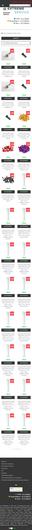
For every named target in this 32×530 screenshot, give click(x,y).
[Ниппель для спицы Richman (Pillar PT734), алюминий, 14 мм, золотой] (24, 117)
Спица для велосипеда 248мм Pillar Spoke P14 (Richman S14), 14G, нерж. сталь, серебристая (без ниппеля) (24, 440)
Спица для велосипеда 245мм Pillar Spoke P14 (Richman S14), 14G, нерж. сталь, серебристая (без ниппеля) (8, 440)
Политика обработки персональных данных (15, 480)
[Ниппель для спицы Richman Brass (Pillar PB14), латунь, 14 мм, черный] (24, 86)
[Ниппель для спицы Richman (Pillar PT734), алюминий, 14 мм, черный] (8, 180)
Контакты (4, 468)
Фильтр (16, 38)
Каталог (3, 461)
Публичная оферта (7, 475)
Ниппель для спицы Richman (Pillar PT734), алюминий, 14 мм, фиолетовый (24, 167)
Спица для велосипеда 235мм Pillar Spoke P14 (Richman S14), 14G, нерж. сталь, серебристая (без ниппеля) (24, 371)
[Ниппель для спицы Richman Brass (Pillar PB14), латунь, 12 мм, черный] (24, 55)
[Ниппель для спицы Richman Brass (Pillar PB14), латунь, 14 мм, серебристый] (8, 86)
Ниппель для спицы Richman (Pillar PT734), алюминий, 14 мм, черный (8, 198)
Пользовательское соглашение (11, 478)
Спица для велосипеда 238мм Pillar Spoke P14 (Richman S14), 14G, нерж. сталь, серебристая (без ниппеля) (8, 406)
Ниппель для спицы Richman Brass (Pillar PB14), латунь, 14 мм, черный (24, 105)
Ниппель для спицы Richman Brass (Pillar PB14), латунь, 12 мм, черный (24, 73)
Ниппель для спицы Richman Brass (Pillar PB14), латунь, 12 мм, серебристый (8, 73)
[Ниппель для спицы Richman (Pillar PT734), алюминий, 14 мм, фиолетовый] (24, 148)
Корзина (4, 473)
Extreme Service (24, 525)
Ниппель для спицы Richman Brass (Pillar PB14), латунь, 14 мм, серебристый (8, 105)
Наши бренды (8, 33)
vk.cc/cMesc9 (24, 23)
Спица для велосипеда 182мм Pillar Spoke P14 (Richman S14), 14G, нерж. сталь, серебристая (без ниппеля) (8, 234)
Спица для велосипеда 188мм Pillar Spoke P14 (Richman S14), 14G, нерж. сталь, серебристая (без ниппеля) (24, 269)
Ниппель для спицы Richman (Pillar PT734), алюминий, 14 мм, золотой (24, 136)
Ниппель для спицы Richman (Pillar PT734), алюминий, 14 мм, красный (8, 167)
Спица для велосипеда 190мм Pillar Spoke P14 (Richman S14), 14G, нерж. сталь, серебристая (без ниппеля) (8, 304)
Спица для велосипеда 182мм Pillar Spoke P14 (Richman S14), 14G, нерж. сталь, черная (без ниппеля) (24, 234)
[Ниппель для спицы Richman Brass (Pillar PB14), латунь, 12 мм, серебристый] (8, 55)
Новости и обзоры (7, 464)
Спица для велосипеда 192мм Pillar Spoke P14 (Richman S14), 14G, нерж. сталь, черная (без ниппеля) (8, 337)
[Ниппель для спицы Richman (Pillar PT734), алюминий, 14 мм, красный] (8, 148)
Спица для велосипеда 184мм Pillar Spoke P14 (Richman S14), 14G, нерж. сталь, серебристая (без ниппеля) (8, 269)
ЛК (2, 471)
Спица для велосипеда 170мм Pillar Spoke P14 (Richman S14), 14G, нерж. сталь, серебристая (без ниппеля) (24, 200)
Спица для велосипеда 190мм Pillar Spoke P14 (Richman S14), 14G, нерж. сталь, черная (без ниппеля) (24, 303)
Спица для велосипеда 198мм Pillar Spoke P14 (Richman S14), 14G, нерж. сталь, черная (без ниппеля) (24, 337)
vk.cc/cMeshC (24, 21)
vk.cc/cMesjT (25, 19)
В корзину (8, 67)
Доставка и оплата (7, 466)
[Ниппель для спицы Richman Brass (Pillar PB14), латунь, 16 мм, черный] (8, 117)
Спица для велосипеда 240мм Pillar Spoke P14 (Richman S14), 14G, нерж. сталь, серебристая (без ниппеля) (24, 406)
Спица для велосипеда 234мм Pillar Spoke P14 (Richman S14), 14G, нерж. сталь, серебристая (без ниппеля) (8, 371)
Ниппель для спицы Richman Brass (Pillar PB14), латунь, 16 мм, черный (8, 136)
